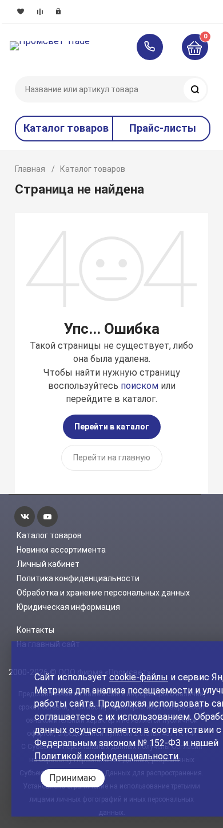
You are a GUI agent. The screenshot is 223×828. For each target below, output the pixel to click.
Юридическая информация (68, 607)
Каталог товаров (49, 535)
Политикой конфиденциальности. (107, 756)
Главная (30, 169)
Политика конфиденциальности (78, 578)
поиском (139, 385)
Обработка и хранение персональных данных (103, 592)
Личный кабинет (48, 564)
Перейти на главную (111, 457)
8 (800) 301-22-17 (155, 47)
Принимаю (72, 777)
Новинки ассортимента (61, 549)
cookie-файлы (138, 677)
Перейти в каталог (111, 426)
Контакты (35, 629)
